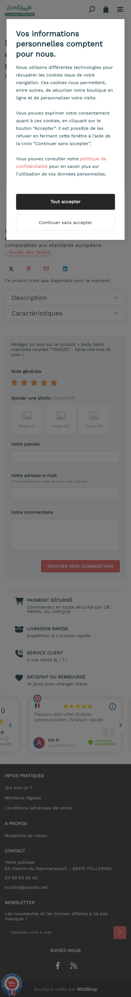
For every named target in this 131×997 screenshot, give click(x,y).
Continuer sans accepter (65, 222)
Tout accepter (66, 201)
